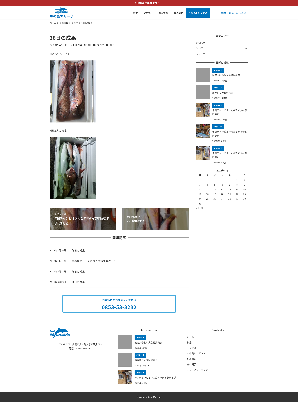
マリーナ (200, 53)
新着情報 (191, 358)
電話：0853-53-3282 (233, 13)
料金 (189, 342)
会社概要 (191, 364)
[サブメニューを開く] (246, 48)
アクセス (191, 347)
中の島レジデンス (196, 353)
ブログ (100, 45)
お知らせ (200, 42)
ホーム (190, 337)
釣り (112, 45)
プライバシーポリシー (198, 369)
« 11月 (199, 207)
